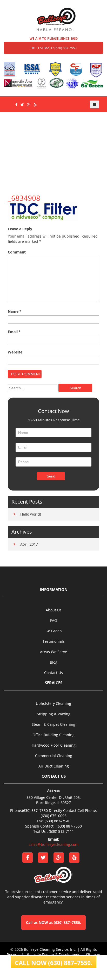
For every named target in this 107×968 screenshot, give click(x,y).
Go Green (53, 630)
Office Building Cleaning (53, 734)
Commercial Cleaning (53, 755)
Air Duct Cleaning (53, 766)
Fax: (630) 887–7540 (53, 820)
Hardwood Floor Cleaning (54, 745)
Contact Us (53, 672)
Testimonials (54, 641)
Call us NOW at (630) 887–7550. (53, 922)
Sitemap (93, 954)
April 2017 (29, 544)
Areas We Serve (53, 651)
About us (54, 609)
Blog (53, 662)
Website (15, 352)
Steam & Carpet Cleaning (53, 724)
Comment (17, 252)
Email (14, 331)
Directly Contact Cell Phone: (73, 810)
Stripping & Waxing (53, 713)
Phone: (16, 810)
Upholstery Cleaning (53, 703)
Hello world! (30, 514)
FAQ (53, 620)
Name (15, 311)
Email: (53, 839)
